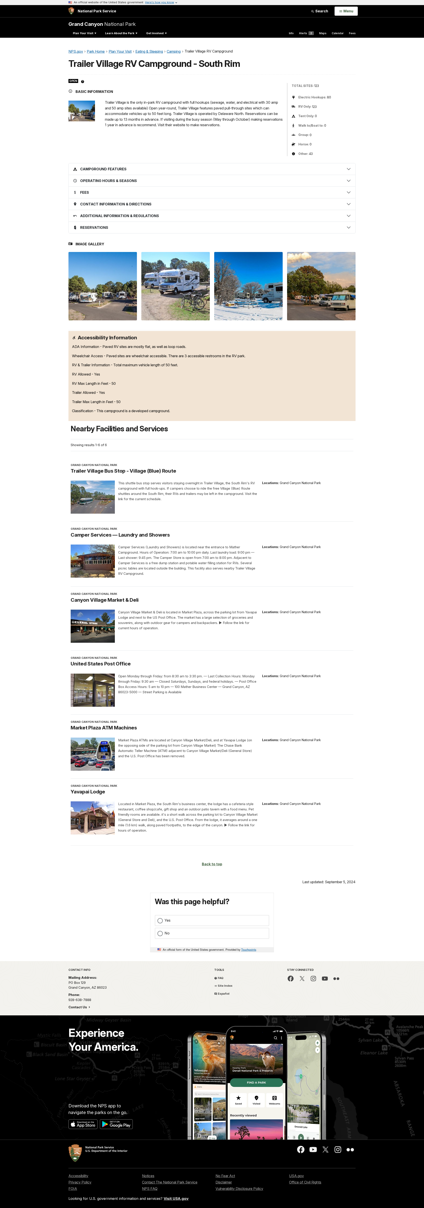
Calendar (338, 33)
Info (291, 33)
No (167, 933)
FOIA (72, 1188)
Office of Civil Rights (305, 1182)
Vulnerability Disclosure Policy (239, 1188)
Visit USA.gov (176, 1198)
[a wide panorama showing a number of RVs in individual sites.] (102, 286)
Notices (148, 1176)
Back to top (212, 864)
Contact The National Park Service (169, 1182)
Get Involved (155, 33)
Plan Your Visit (83, 33)
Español (223, 993)
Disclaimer (224, 1182)
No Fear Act (225, 1176)
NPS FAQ (149, 1188)
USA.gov (296, 1176)
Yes (167, 920)
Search (321, 11)
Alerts (305, 33)
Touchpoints (248, 949)
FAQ (220, 978)
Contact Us (78, 1007)
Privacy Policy (79, 1182)
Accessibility (78, 1176)
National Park (102, 24)
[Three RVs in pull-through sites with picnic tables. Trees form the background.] (175, 286)
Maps (322, 33)
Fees (352, 33)
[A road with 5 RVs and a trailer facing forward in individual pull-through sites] (321, 286)
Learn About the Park (119, 33)
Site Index (225, 985)
